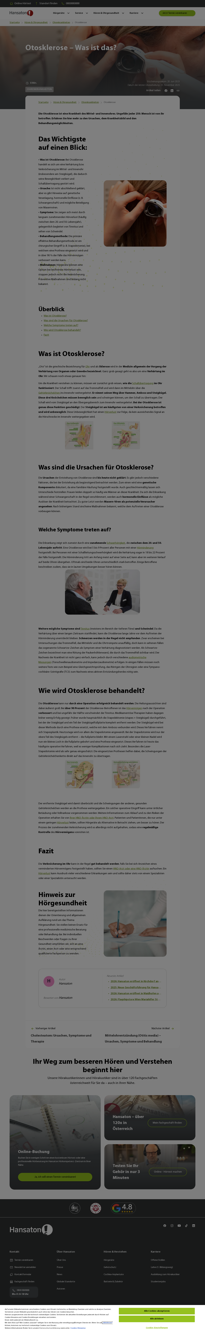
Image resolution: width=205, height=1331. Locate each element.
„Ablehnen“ (107, 1323)
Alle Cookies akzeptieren (157, 1311)
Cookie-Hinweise (78, 1328)
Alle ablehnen (157, 1319)
